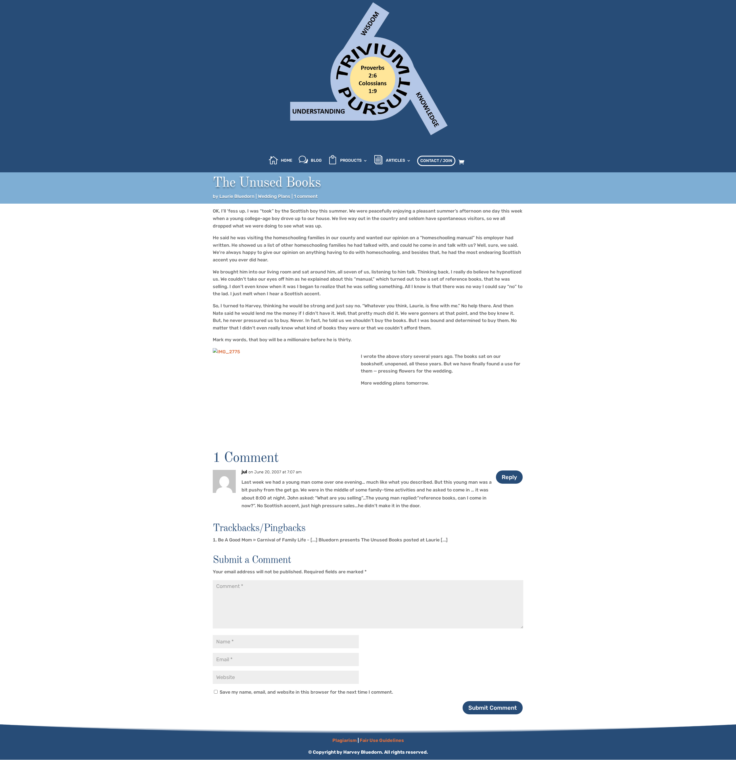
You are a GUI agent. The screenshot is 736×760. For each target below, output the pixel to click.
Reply (509, 477)
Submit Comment (492, 707)
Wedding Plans (274, 196)
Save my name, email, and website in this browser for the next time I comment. (306, 692)
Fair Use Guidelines (382, 740)
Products (351, 161)
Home (286, 161)
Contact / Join (436, 160)
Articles (395, 161)
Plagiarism (344, 740)
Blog (316, 161)
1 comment (306, 196)
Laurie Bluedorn (236, 196)
